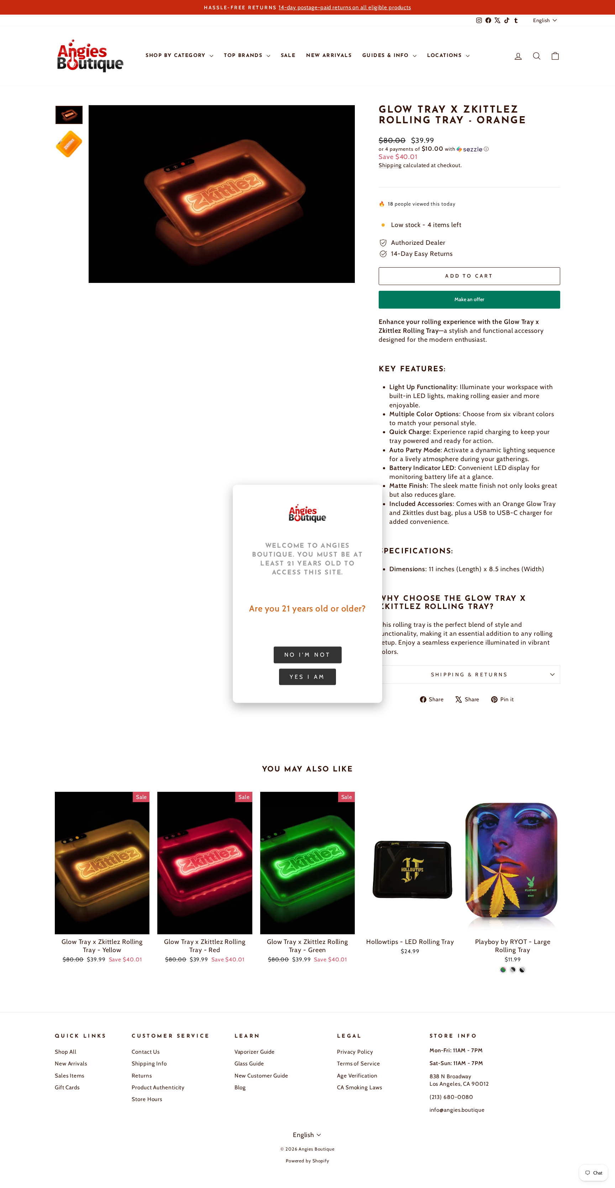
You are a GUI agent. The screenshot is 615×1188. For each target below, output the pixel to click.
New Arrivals (71, 1063)
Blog (240, 1087)
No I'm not (307, 654)
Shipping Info (149, 1063)
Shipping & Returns (469, 674)
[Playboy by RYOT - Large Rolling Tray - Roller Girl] (512, 969)
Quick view (102, 925)
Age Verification (357, 1075)
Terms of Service (358, 1063)
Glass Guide (249, 1063)
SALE (288, 55)
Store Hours (147, 1099)
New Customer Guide (261, 1075)
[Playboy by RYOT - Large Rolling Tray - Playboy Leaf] (503, 969)
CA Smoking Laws (359, 1087)
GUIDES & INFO (386, 55)
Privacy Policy (355, 1051)
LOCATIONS (445, 55)
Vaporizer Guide (255, 1051)
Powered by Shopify (307, 1160)
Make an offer (469, 302)
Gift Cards (67, 1087)
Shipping (390, 165)
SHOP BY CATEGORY (177, 55)
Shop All (66, 1051)
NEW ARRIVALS (329, 55)
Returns (142, 1075)
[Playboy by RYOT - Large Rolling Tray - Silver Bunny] (522, 969)
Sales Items (69, 1075)
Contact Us (146, 1051)
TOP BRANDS (244, 55)
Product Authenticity (158, 1087)
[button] (469, 149)
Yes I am (307, 676)
